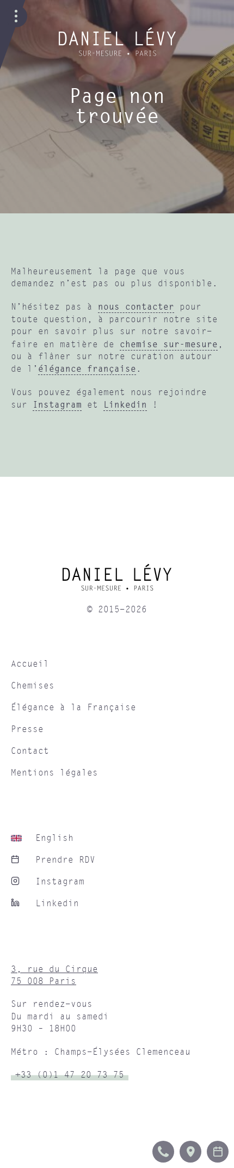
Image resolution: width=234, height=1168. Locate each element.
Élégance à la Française (73, 707)
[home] (117, 581)
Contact (30, 751)
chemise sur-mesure (169, 344)
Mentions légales (54, 772)
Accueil (30, 664)
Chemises (32, 685)
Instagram (57, 404)
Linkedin (125, 404)
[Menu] (16, 16)
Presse (27, 729)
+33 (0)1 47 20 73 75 (69, 1074)
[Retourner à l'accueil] (117, 53)
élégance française (87, 368)
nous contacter (136, 306)
